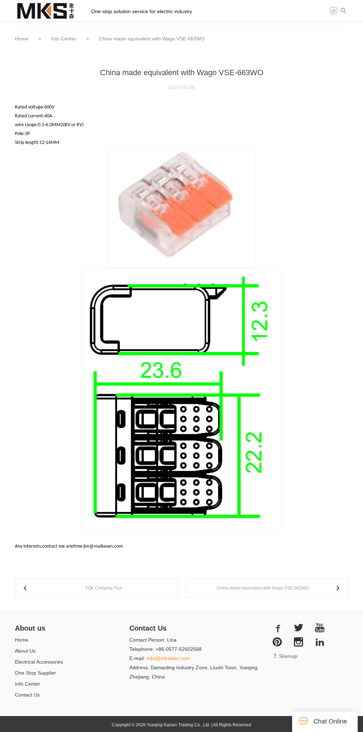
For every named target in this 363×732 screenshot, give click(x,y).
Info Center (64, 38)
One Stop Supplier (35, 673)
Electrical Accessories (39, 662)
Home (21, 38)
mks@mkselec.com (168, 658)
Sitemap (287, 656)
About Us (25, 651)
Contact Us (27, 695)
